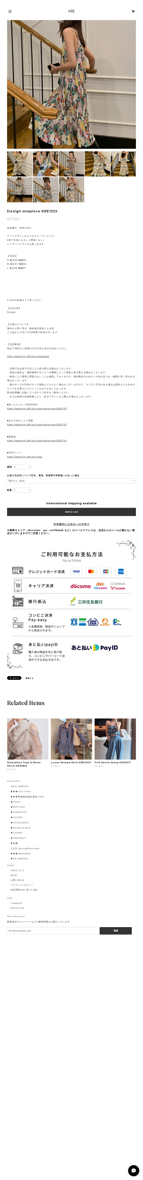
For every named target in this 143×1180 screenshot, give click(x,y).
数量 (9, 490)
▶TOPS (15, 801)
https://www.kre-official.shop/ (24, 457)
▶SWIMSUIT (18, 838)
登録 (116, 930)
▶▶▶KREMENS (21, 853)
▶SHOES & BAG (21, 827)
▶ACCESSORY (20, 822)
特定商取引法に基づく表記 (24, 889)
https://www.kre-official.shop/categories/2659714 (37, 440)
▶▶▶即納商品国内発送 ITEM (27, 796)
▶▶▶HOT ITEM (21, 791)
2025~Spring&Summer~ (26, 848)
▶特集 (14, 843)
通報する (30, 678)
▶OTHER (16, 832)
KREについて (18, 870)
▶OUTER (16, 817)
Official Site (17, 908)
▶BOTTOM (18, 807)
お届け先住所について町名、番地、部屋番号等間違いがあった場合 (43, 475)
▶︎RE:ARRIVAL (20, 858)
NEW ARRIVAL (20, 786)
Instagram (17, 903)
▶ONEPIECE (19, 812)
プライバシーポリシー (22, 885)
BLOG (14, 875)
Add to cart (71, 512)
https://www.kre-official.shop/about (28, 356)
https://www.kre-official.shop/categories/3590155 (37, 408)
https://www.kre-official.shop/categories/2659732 (37, 424)
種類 (9, 467)
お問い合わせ (17, 880)
